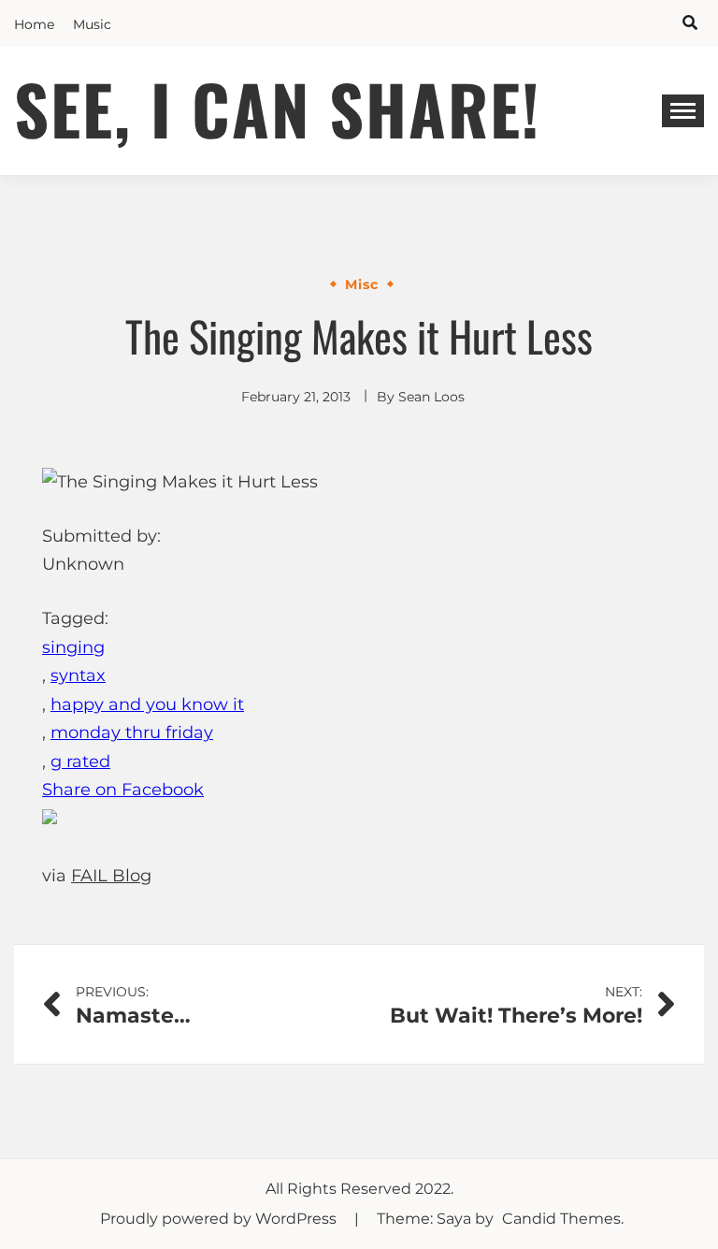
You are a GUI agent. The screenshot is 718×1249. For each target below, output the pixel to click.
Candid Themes (561, 1218)
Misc (362, 284)
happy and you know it (147, 704)
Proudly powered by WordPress (220, 1218)
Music (92, 24)
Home (34, 24)
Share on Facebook (123, 789)
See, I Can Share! (277, 108)
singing (73, 647)
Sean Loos (431, 396)
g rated (80, 761)
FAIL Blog (111, 875)
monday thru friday (131, 732)
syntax (78, 675)
